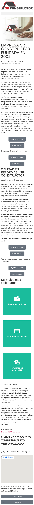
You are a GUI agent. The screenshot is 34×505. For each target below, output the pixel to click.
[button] (17, 13)
